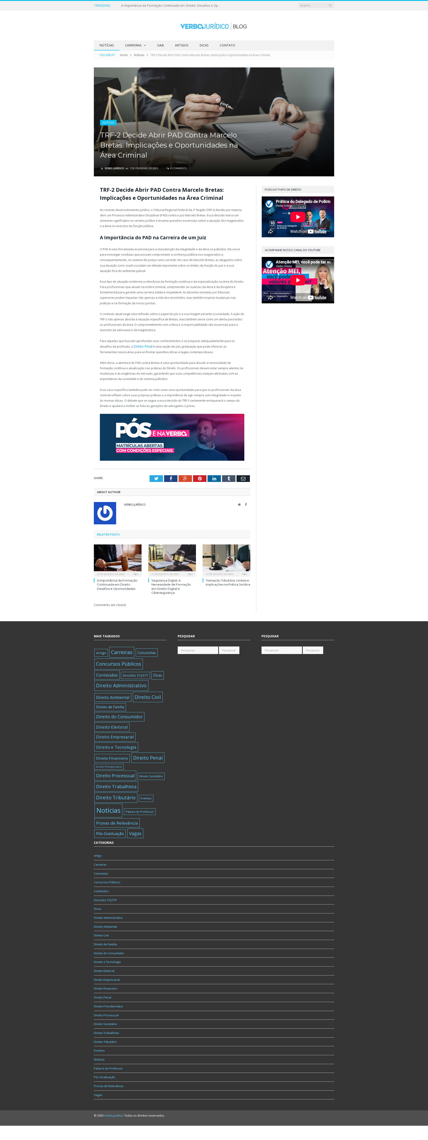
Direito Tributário (116, 797)
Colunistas (147, 651)
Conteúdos (107, 674)
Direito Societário (151, 776)
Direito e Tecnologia (116, 746)
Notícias (106, 45)
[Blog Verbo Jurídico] (214, 25)
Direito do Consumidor (119, 716)
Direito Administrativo (121, 685)
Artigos (181, 45)
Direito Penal (142, 346)
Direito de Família (110, 706)
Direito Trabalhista (116, 786)
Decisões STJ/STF (135, 675)
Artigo (101, 652)
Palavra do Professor (140, 811)
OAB (160, 45)
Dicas (204, 45)
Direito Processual (115, 775)
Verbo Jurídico (114, 168)
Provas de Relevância (117, 822)
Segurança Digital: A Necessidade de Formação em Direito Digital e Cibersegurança (172, 6)
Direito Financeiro (112, 757)
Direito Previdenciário (109, 766)
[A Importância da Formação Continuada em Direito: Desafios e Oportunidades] (118, 559)
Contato (227, 45)
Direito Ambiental (113, 696)
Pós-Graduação (110, 833)
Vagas (135, 832)
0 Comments (178, 168)
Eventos (146, 798)
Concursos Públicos (118, 663)
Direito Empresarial (115, 736)
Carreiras (133, 45)
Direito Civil (148, 696)
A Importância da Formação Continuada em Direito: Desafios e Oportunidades (117, 584)
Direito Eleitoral (112, 726)
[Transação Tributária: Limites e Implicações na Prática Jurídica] (226, 559)
